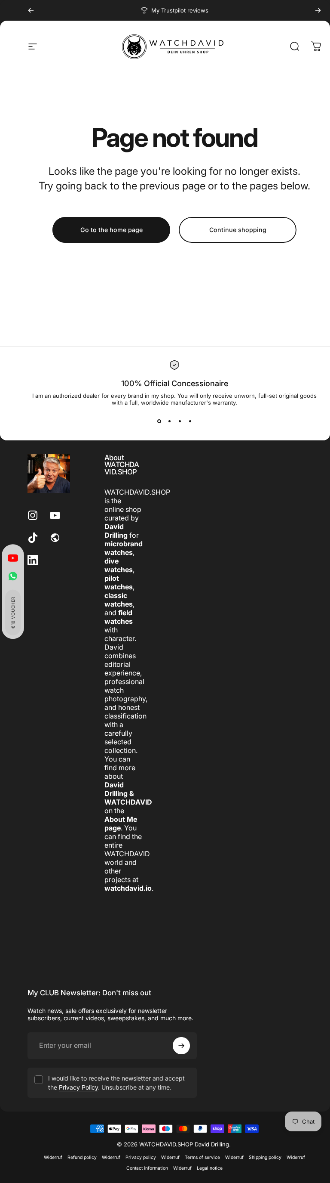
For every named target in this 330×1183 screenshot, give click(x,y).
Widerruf (53, 1157)
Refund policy (82, 1157)
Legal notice (210, 1168)
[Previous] (30, 10)
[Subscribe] (181, 1045)
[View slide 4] (190, 421)
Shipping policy (265, 1157)
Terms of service (202, 1157)
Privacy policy (140, 1157)
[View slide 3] (179, 421)
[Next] (318, 10)
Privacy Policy (78, 1087)
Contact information (147, 1168)
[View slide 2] (169, 421)
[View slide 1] (159, 421)
